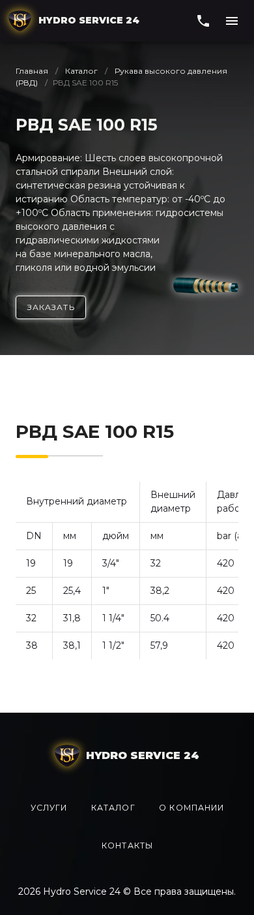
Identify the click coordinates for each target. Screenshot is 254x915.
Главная (33, 71)
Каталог (81, 71)
